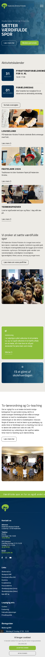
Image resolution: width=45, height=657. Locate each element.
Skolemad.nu (6, 571)
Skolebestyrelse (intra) (9, 588)
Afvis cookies (22, 653)
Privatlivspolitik (7, 615)
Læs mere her (9, 43)
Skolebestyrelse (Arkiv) (10, 591)
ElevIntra (5, 580)
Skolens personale (29, 43)
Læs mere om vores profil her (15, 262)
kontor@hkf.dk (7, 553)
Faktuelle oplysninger (9, 612)
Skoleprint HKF (7, 574)
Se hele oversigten (11, 105)
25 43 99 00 (6, 547)
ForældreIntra (6, 583)
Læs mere (6, 143)
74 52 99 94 (6, 538)
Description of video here (22, 364)
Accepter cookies (22, 648)
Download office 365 (9, 577)
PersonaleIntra (7, 585)
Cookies (4, 606)
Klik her (8, 352)
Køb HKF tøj (5, 594)
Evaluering (5, 609)
